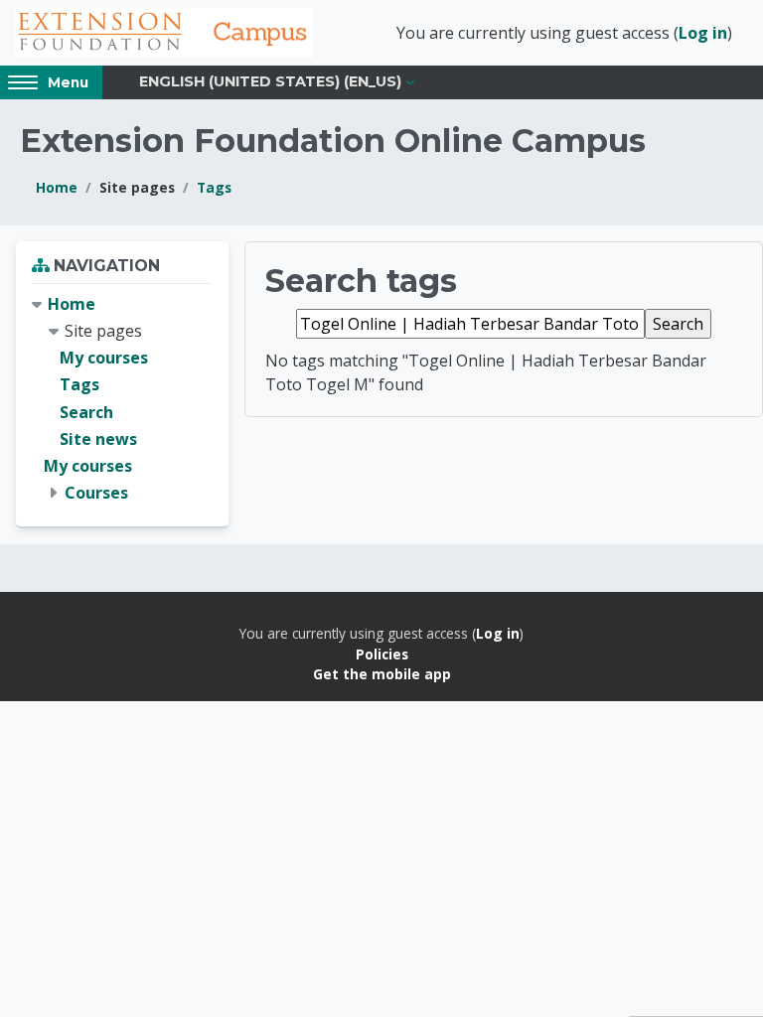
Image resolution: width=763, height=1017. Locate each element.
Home (56, 187)
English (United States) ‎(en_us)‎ (270, 81)
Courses (96, 493)
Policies (382, 654)
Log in (703, 33)
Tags (214, 187)
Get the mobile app (382, 673)
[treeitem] (122, 399)
